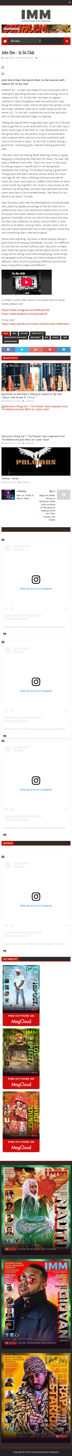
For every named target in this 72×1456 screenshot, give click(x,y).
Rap (46, 337)
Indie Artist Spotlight (15, 337)
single (55, 337)
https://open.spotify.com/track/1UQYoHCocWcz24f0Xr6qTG (35, 323)
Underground (10, 341)
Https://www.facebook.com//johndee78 (24, 313)
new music (36, 337)
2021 (14, 333)
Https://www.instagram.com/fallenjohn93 (26, 310)
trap (65, 337)
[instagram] (69, 2)
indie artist (38, 333)
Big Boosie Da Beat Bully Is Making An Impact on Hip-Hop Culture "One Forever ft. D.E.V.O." (32, 396)
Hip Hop (24, 333)
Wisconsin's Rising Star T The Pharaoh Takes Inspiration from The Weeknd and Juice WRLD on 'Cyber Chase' (33, 438)
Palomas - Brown (10, 478)
